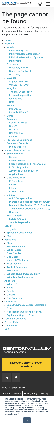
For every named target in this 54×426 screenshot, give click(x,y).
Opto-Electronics (16, 177)
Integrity (11, 88)
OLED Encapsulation (20, 198)
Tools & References (17, 267)
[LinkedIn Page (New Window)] (6, 378)
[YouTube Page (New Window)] (15, 378)
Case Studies (14, 253)
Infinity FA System (19, 50)
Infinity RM (15, 60)
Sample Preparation (20, 222)
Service (8, 225)
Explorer (13, 136)
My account (11, 325)
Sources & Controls (17, 143)
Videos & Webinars (17, 260)
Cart (6, 328)
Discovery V (15, 74)
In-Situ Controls (18, 146)
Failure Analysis (17, 218)
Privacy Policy (12, 322)
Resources (10, 239)
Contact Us (10, 301)
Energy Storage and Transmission (27, 163)
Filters (12, 188)
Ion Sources (15, 98)
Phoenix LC (15, 108)
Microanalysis (14, 215)
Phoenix (11, 105)
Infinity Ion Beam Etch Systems (26, 57)
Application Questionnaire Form (24, 311)
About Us (9, 280)
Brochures (12, 270)
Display (11, 194)
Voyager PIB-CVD (19, 84)
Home (7, 40)
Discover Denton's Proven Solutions (30, 364)
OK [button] (27, 420)
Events (10, 291)
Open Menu (48, 4)
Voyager (11, 77)
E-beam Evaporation (20, 95)
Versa (10, 115)
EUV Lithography (18, 167)
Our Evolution (14, 298)
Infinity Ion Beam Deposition (24, 53)
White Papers (14, 249)
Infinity (10, 47)
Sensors (13, 157)
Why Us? (12, 284)
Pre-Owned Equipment (19, 139)
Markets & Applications (17, 150)
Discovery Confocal (20, 71)
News (10, 287)
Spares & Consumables (19, 232)
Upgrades (12, 229)
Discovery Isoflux (18, 67)
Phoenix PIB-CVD (18, 112)
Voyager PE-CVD (18, 81)
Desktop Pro (16, 132)
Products (9, 43)
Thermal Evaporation (20, 91)
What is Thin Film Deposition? (23, 273)
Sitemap (44, 393)
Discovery (12, 64)
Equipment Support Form (20, 315)
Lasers (12, 184)
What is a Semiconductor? (21, 277)
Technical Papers (16, 246)
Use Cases (13, 256)
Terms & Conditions (15, 318)
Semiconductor (15, 153)
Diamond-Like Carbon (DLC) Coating (29, 205)
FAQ (9, 236)
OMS (11, 102)
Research (12, 119)
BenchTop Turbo (18, 122)
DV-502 (13, 129)
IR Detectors (16, 181)
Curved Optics (17, 191)
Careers (11, 294)
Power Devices (17, 160)
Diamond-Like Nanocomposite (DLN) (29, 201)
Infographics (14, 263)
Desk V (13, 126)
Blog (9, 243)
